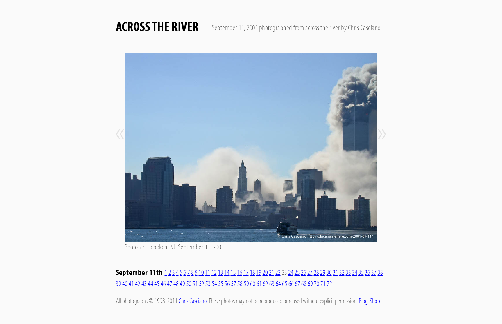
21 (271, 272)
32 (342, 272)
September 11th (139, 272)
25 (297, 272)
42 (137, 283)
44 (150, 283)
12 (214, 272)
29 (322, 272)
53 (208, 283)
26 (303, 272)
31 (335, 272)
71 (323, 283)
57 (233, 283)
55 (220, 283)
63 (272, 283)
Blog (363, 300)
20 (265, 272)
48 (176, 283)
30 (329, 272)
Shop (375, 300)
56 (227, 283)
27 (310, 272)
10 (201, 272)
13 (220, 272)
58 (240, 283)
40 (125, 283)
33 (348, 272)
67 (297, 283)
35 (361, 272)
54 (214, 283)
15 (233, 272)
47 (169, 283)
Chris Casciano (193, 300)
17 (246, 272)
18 (252, 272)
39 (118, 283)
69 (310, 283)
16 (239, 272)
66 (291, 283)
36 (367, 272)
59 (246, 283)
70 (316, 283)
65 (284, 283)
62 (265, 283)
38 (380, 272)
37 (373, 272)
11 (207, 272)
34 (354, 272)
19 (258, 272)
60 (252, 283)
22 (278, 272)
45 (156, 283)
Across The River (157, 26)
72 (329, 283)
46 (163, 283)
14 (227, 272)
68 (303, 283)
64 (278, 283)
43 (144, 283)
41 (131, 283)
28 (316, 272)
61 (259, 283)
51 (195, 283)
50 (188, 283)
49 (182, 283)
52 (201, 283)
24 (290, 272)
